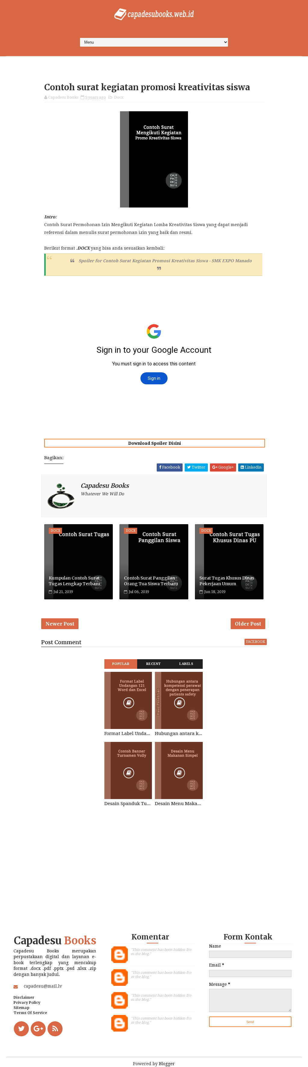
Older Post (248, 624)
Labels (186, 664)
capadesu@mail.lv (43, 986)
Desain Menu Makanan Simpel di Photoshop (178, 803)
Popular (121, 664)
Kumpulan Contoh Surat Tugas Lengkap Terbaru (74, 581)
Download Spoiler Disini (154, 443)
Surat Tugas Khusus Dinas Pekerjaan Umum (226, 581)
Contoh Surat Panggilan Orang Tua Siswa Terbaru (151, 581)
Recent (153, 664)
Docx (119, 97)
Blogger (167, 1063)
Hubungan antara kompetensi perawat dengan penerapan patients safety (178, 733)
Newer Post (59, 624)
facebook (255, 642)
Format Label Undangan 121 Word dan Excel (128, 733)
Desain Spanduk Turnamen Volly (128, 803)
